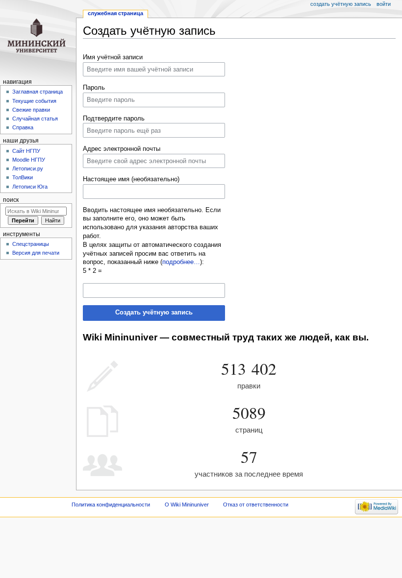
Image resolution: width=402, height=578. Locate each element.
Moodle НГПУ (28, 160)
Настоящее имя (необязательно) (131, 179)
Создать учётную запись (154, 312)
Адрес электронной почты (121, 148)
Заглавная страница (37, 92)
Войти (384, 4)
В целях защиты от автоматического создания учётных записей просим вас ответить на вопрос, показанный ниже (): (152, 253)
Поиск (11, 200)
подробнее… (181, 262)
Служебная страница (115, 13)
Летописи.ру (27, 168)
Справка (22, 127)
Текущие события (34, 101)
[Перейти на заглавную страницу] (38, 38)
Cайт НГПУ (26, 151)
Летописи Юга (30, 187)
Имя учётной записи (113, 57)
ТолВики (22, 177)
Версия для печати (35, 253)
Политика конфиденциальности (111, 504)
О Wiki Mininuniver (187, 504)
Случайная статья (35, 118)
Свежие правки (31, 110)
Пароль (94, 87)
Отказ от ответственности (255, 504)
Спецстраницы (30, 244)
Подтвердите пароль (114, 118)
